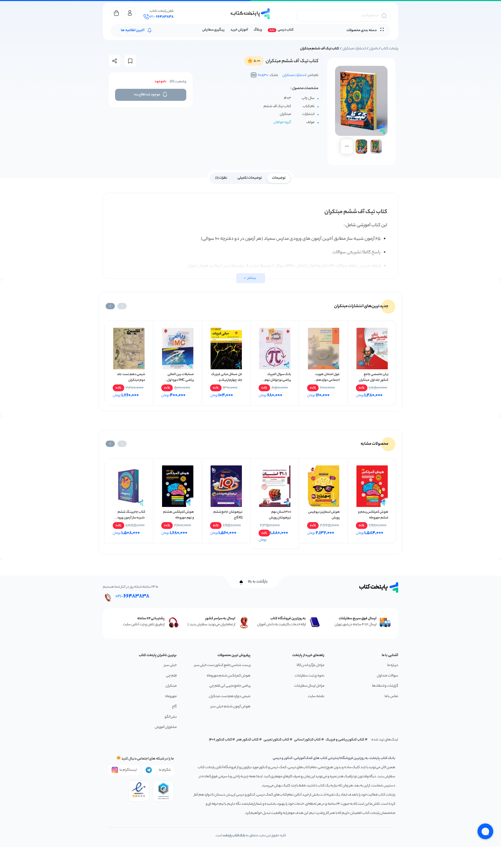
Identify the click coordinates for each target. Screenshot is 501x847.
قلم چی (171, 676)
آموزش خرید (239, 30)
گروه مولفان (282, 122)
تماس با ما (391, 696)
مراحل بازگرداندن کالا (310, 665)
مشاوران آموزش (166, 727)
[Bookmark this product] (130, 61)
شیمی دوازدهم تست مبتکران (229, 696)
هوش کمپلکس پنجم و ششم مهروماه (373, 515)
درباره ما (392, 665)
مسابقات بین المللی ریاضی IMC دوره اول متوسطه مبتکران (180, 380)
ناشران (373, 49)
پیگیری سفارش (213, 30)
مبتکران (171, 686)
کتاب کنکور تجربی (276, 740)
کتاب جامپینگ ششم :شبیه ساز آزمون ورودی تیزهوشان (130, 517)
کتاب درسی (286, 30)
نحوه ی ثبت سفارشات (309, 676)
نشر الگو (171, 717)
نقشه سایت (316, 696)
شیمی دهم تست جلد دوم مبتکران (131, 377)
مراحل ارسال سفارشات (309, 686)
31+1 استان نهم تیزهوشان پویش (280, 515)
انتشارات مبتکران (354, 49)
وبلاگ (258, 30)
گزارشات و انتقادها (385, 686)
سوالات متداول (387, 676)
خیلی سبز (170, 665)
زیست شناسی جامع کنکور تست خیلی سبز (222, 665)
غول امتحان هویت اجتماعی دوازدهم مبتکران (327, 380)
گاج (174, 707)
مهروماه (171, 696)
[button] (122, 306)
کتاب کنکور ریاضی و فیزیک (345, 740)
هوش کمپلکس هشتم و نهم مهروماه (178, 515)
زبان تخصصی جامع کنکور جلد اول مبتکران (373, 377)
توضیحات (279, 178)
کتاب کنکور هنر (248, 740)
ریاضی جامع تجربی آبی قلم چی (229, 686)
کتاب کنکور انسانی (307, 740)
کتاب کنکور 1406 (220, 740)
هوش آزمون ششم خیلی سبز (230, 707)
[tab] (278, 178)
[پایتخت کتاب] (250, 14)
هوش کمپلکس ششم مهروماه (228, 676)
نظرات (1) (221, 178)
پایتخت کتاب (389, 49)
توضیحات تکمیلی (249, 178)
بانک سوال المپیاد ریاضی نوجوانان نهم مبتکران (278, 380)
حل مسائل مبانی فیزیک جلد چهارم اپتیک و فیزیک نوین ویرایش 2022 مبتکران (226, 383)
